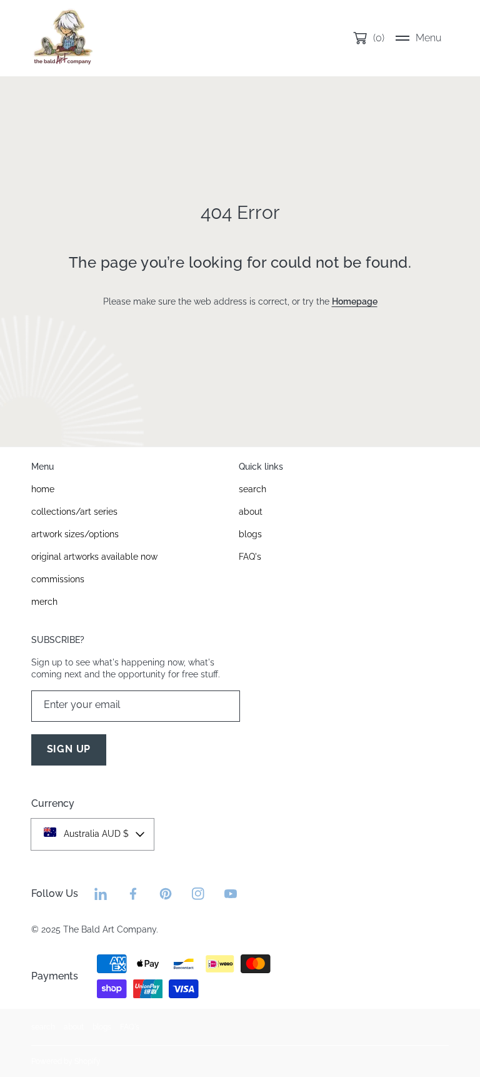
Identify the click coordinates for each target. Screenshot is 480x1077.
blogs (101, 1027)
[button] (418, 38)
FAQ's (129, 1027)
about (74, 1027)
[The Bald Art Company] (62, 38)
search (43, 1027)
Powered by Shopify (66, 1061)
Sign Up (69, 749)
